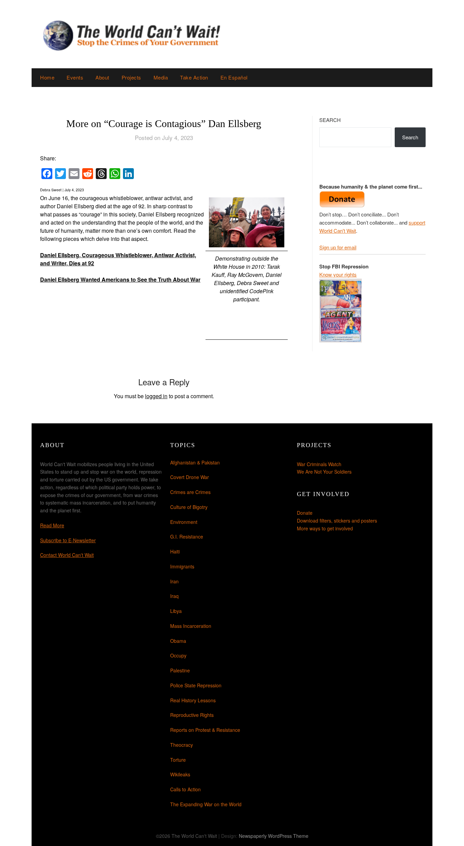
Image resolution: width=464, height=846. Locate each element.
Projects (131, 77)
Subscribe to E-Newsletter (68, 540)
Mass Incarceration (190, 625)
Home (47, 77)
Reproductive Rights (192, 714)
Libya (176, 610)
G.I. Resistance (186, 536)
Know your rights (338, 274)
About (102, 77)
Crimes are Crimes (190, 492)
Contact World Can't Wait (67, 554)
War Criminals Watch (319, 464)
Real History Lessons (193, 700)
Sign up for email (337, 247)
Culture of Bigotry (189, 507)
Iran (174, 581)
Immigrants (182, 566)
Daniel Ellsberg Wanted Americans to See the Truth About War (120, 279)
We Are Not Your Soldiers (324, 471)
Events (75, 77)
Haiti (175, 551)
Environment (183, 521)
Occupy (178, 655)
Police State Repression (195, 685)
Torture (178, 759)
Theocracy (181, 744)
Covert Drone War (189, 477)
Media (161, 77)
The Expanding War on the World (206, 804)
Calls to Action (185, 789)
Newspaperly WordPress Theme (273, 835)
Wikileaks (180, 774)
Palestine (180, 670)
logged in (156, 396)
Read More (52, 525)
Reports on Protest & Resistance (205, 729)
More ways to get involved (325, 528)
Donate (305, 512)
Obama (178, 640)
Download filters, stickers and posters (337, 520)
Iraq (174, 596)
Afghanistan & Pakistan (195, 462)
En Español (234, 77)
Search (330, 119)
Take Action (194, 77)
